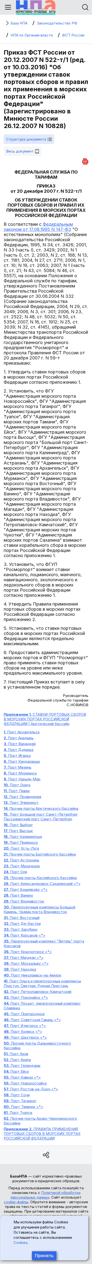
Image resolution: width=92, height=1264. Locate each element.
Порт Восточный (21, 917)
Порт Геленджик (22, 1065)
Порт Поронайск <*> (26, 997)
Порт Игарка (17, 755)
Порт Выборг (18, 825)
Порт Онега (17, 785)
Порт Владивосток (24, 901)
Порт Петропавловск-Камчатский (37, 991)
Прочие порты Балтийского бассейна (40, 854)
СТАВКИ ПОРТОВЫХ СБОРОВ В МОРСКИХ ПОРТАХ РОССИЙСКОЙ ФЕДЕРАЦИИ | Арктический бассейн (45, 719)
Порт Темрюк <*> (23, 1106)
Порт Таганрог (20, 1100)
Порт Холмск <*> (23, 1031)
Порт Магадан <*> (23, 957)
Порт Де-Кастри (22, 923)
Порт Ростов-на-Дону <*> (31, 1089)
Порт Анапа (17, 1059)
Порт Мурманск (20, 773)
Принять (44, 1255)
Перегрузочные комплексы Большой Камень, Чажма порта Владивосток (39, 909)
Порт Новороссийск (25, 1083)
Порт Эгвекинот (21, 802)
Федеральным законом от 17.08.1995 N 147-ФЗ (38, 227)
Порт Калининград (23, 836)
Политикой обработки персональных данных (45, 1195)
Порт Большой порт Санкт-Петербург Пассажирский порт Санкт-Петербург (41, 816)
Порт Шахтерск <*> (25, 1037)
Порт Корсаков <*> (24, 935)
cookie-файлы (16, 1202)
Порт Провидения (22, 796)
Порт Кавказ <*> (22, 1077)
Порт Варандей (20, 743)
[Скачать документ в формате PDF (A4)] (85, 160)
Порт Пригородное (24, 1014)
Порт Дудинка (18, 749)
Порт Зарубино (21, 929)
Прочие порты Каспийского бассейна (40, 877)
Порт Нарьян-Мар (22, 779)
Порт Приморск (21, 842)
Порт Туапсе (18, 1112)
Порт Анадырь (19, 738)
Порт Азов (16, 1053)
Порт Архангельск (22, 732)
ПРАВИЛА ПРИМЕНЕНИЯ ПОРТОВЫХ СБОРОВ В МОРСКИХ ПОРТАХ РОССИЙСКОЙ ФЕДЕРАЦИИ (42, 1134)
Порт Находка (20, 969)
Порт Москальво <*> (26, 963)
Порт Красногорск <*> (28, 951)
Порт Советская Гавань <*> (32, 1019)
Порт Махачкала (22, 866)
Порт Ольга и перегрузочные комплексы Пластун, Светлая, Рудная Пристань (42, 983)
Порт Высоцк (18, 830)
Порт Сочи (17, 1095)
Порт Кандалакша (22, 761)
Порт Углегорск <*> (25, 1025)
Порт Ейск (16, 1071)
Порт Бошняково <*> (26, 889)
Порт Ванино (18, 895)
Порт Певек (17, 790)
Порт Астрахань (21, 860)
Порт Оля (15, 872)
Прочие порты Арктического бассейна (41, 808)
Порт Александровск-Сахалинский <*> (42, 883)
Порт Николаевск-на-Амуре (32, 975)
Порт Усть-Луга (21, 848)
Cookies (20, 1242)
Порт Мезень (17, 767)
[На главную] (35, 7)
